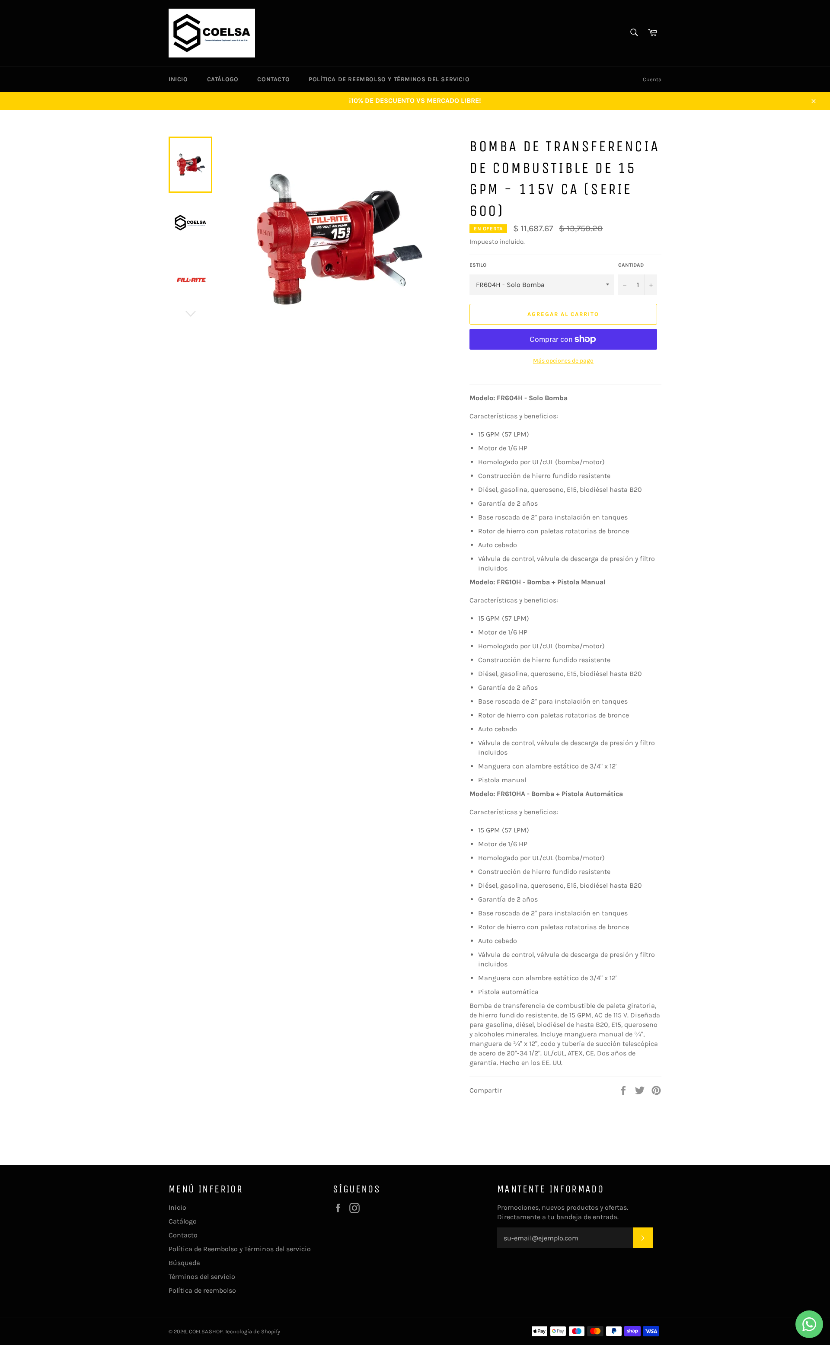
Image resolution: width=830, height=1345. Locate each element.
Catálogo (223, 79)
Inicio (178, 79)
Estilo (477, 265)
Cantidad (631, 265)
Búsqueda (184, 1263)
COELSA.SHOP (206, 1331)
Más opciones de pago (563, 360)
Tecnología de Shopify (252, 1331)
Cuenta (652, 79)
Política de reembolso (202, 1290)
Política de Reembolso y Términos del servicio (389, 79)
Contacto (273, 79)
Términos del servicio (202, 1276)
